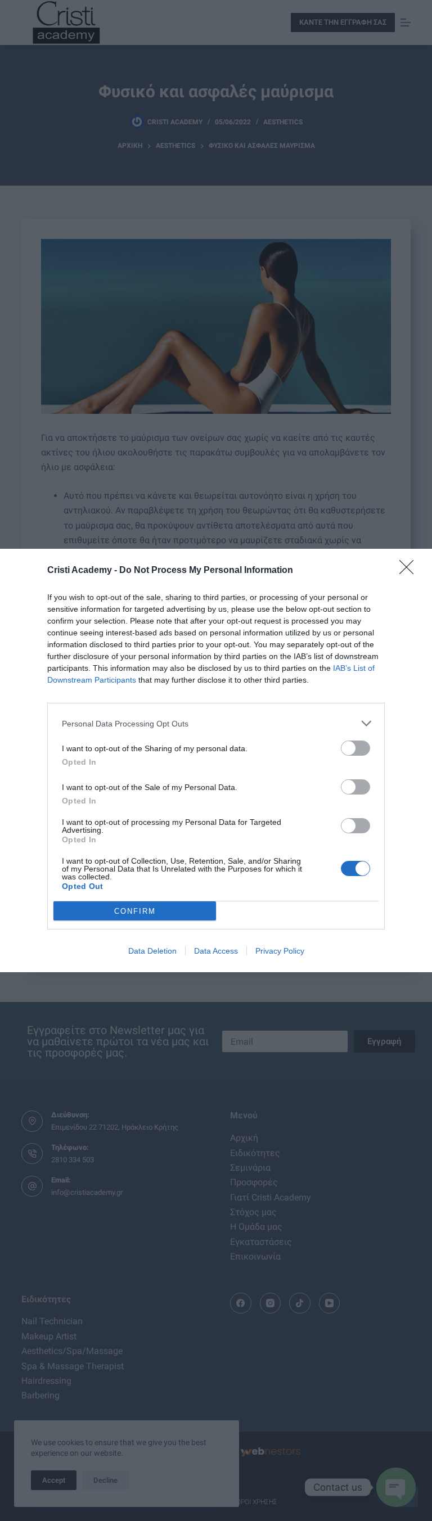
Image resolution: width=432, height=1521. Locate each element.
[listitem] (216, 723)
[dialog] (216, 760)
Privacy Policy (279, 950)
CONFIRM (135, 911)
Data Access (216, 950)
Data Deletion (152, 950)
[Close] (410, 570)
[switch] (355, 748)
